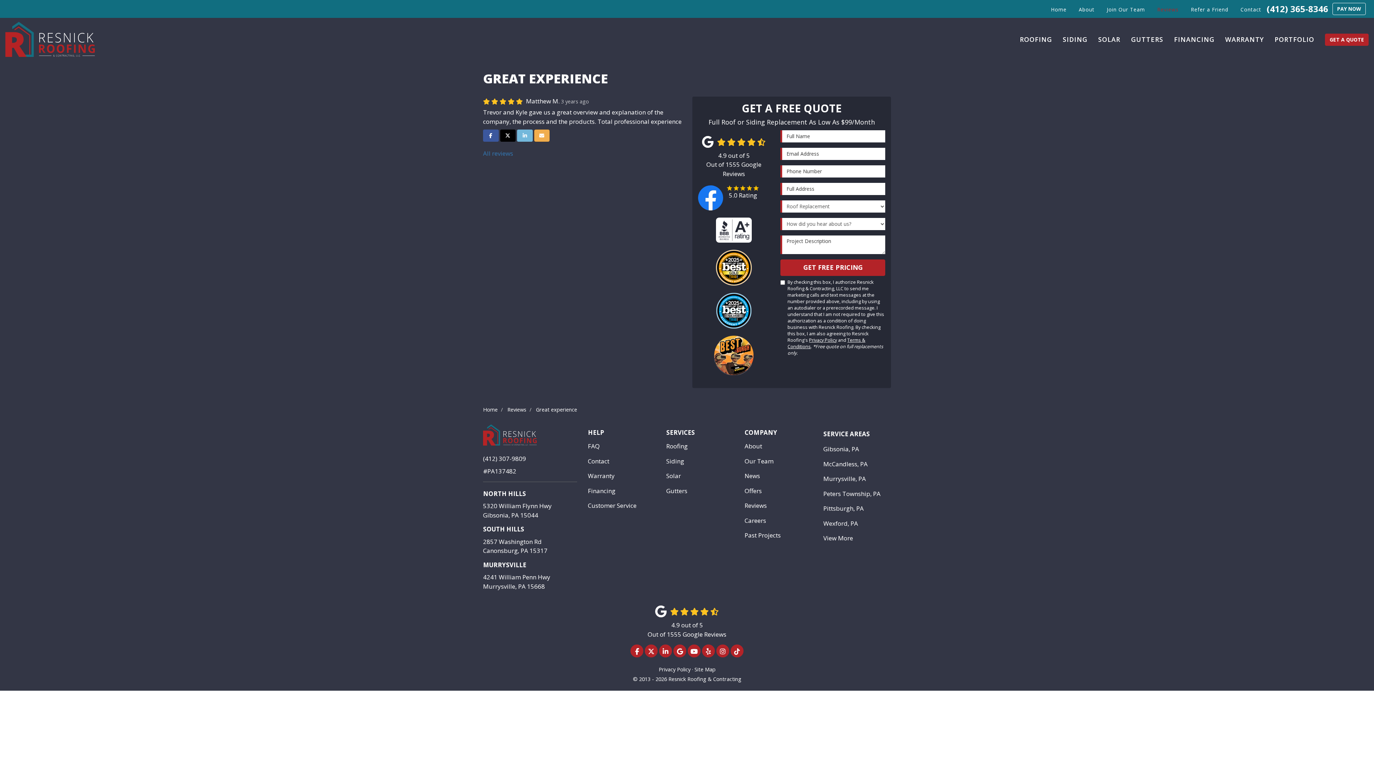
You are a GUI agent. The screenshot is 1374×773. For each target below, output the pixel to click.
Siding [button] (1075, 39)
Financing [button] (1194, 39)
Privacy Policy (823, 340)
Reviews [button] (1168, 9)
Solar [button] (1109, 39)
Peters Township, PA (852, 494)
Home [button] (1059, 9)
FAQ (594, 446)
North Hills (504, 494)
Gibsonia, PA (841, 449)
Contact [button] (1251, 9)
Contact (598, 461)
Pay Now (1349, 8)
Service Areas (846, 434)
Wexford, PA (840, 523)
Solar (673, 476)
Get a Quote (1347, 39)
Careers (755, 520)
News (752, 476)
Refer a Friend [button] (1209, 9)
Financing (601, 491)
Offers (753, 491)
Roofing (677, 446)
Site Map (705, 669)
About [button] (1087, 9)
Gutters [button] (1147, 39)
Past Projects (763, 535)
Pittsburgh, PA (843, 508)
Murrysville (504, 565)
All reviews (498, 153)
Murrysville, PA (844, 479)
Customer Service (612, 505)
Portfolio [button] (1294, 39)
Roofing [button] (1036, 39)
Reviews (756, 505)
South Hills (503, 529)
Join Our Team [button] (1126, 9)
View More (838, 538)
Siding (675, 461)
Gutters (676, 491)
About (753, 446)
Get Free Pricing (833, 267)
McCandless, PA (845, 464)
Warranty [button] (1244, 39)
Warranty (601, 476)
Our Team (759, 461)
